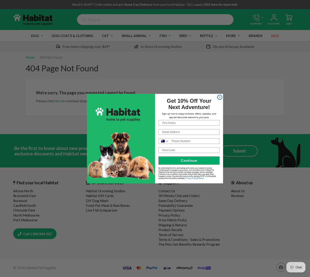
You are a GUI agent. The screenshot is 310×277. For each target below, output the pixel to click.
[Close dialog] (219, 97)
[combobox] (164, 141)
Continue (189, 160)
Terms (201, 178)
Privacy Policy (191, 178)
